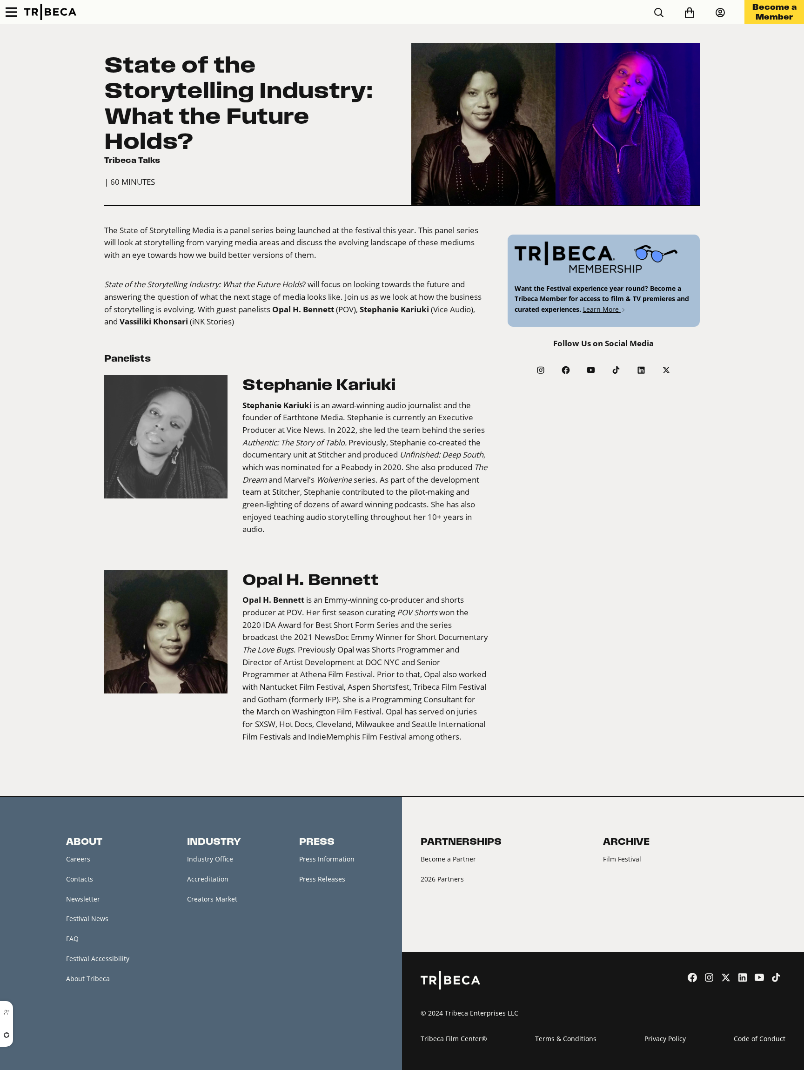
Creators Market (212, 899)
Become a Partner (448, 859)
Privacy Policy (665, 1038)
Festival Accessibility (97, 958)
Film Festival (622, 859)
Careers (78, 859)
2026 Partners (442, 879)
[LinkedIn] (641, 370)
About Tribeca (88, 978)
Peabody (357, 467)
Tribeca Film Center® (454, 1038)
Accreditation (207, 879)
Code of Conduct (759, 1038)
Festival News (87, 918)
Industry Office (210, 859)
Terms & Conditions (565, 1038)
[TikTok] (616, 370)
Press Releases (322, 879)
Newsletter (83, 899)
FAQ (72, 938)
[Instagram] (540, 370)
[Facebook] (565, 370)
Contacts (79, 879)
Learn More (602, 309)
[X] (666, 370)
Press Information (327, 859)
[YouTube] (591, 370)
